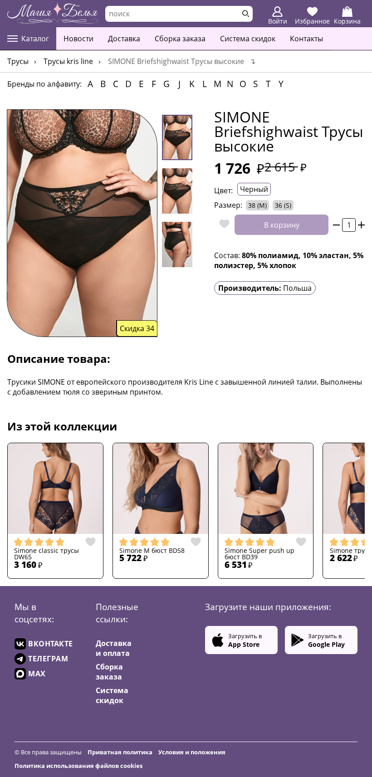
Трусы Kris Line (68, 61)
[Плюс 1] (361, 225)
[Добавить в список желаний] (222, 225)
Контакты (306, 39)
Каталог (35, 39)
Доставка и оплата (114, 648)
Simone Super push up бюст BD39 (259, 554)
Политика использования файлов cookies (78, 766)
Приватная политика (120, 752)
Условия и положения (191, 752)
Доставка (124, 39)
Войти (277, 21)
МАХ (37, 674)
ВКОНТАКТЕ (50, 644)
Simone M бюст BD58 (152, 550)
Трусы (18, 61)
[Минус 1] (336, 225)
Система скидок (247, 39)
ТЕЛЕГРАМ (48, 659)
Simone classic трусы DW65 (46, 554)
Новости (78, 39)
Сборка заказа (180, 39)
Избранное (312, 21)
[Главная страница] (52, 13)
